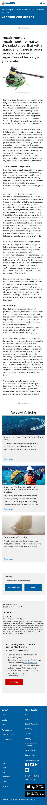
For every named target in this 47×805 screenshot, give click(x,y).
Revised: (6, 605)
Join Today (14, 682)
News (4, 725)
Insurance (5, 767)
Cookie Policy (30, 755)
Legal (33, 10)
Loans (4, 781)
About (27, 715)
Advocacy (28, 729)
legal (33, 587)
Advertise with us (8, 735)
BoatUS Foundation (32, 724)
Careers (28, 733)
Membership (6, 777)
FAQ (3, 763)
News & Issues (22, 10)
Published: (6, 607)
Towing (4, 772)
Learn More (30, 779)
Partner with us (7, 739)
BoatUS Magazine (8, 10)
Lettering (5, 786)
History (27, 719)
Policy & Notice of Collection (31, 744)
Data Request (30, 750)
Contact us (5, 715)
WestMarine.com (30, 662)
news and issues (13, 587)
